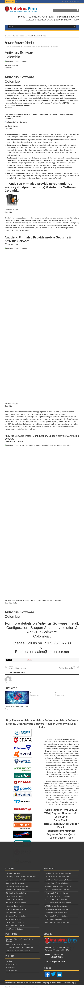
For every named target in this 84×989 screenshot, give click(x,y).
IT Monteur (34, 987)
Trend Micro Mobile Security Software (58, 880)
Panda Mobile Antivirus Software (56, 916)
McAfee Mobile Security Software (57, 883)
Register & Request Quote (39, 19)
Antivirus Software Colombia (19, 79)
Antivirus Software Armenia (17, 667)
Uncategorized (18, 36)
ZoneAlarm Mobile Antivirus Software (58, 903)
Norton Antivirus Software (15, 899)
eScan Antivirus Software (15, 906)
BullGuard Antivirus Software (16, 903)
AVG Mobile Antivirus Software (56, 906)
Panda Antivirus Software (15, 926)
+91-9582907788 (57, 955)
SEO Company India (12, 987)
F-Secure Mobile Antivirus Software (57, 896)
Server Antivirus (11, 971)
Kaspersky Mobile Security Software (58, 873)
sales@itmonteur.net (57, 962)
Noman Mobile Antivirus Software (57, 922)
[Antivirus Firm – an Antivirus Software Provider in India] (21, 10)
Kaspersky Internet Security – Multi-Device (21, 876)
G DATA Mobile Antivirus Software (57, 890)
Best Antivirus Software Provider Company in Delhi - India (38, 983)
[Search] (77, 10)
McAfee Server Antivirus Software (18, 951)
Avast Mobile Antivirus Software (56, 913)
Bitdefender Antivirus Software (17, 893)
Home (9, 36)
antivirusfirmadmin (16, 46)
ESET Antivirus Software (15, 922)
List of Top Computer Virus (16, 706)
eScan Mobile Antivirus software (56, 893)
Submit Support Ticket (67, 19)
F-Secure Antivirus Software (16, 909)
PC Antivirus (10, 967)
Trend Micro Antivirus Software (17, 886)
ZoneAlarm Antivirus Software (16, 916)
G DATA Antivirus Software (15, 896)
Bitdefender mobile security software (58, 886)
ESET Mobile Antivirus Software (56, 909)
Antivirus (9, 961)
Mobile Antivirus (11, 964)
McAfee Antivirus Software (15, 890)
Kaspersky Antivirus (13, 873)
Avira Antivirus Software (14, 913)
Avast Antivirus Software (14, 929)
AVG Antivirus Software (14, 919)
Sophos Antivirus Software (15, 883)
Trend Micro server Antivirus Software (19, 947)
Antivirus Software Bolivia (67, 667)
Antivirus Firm (10, 983)
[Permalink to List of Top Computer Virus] (17, 704)
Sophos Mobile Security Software (57, 876)
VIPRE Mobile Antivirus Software (56, 919)
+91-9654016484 (57, 957)
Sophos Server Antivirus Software (18, 944)
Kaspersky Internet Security (16, 880)
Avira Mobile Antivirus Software (56, 899)
